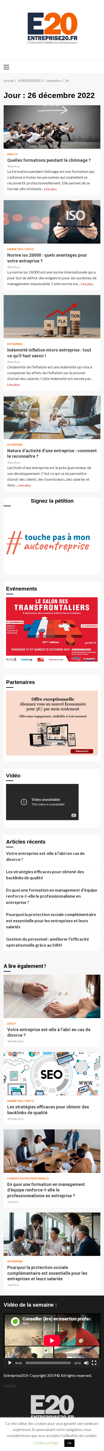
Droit (11, 1023)
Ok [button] (69, 1443)
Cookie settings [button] (45, 1443)
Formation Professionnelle (28, 1178)
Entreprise (15, 344)
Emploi (12, 154)
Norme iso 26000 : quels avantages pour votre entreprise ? (52, 222)
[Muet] (86, 1362)
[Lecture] (9, 1362)
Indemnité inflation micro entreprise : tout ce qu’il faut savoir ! (52, 316)
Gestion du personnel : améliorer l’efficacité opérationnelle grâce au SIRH (47, 942)
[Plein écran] (94, 1362)
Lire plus (50, 189)
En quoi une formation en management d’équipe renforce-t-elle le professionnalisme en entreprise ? (51, 896)
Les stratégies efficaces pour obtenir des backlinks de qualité (45, 874)
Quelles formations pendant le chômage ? (52, 127)
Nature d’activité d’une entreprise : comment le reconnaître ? (52, 417)
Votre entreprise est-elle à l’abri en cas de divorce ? (45, 856)
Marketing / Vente (20, 249)
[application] (52, 1340)
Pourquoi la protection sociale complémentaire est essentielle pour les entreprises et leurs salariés (51, 920)
